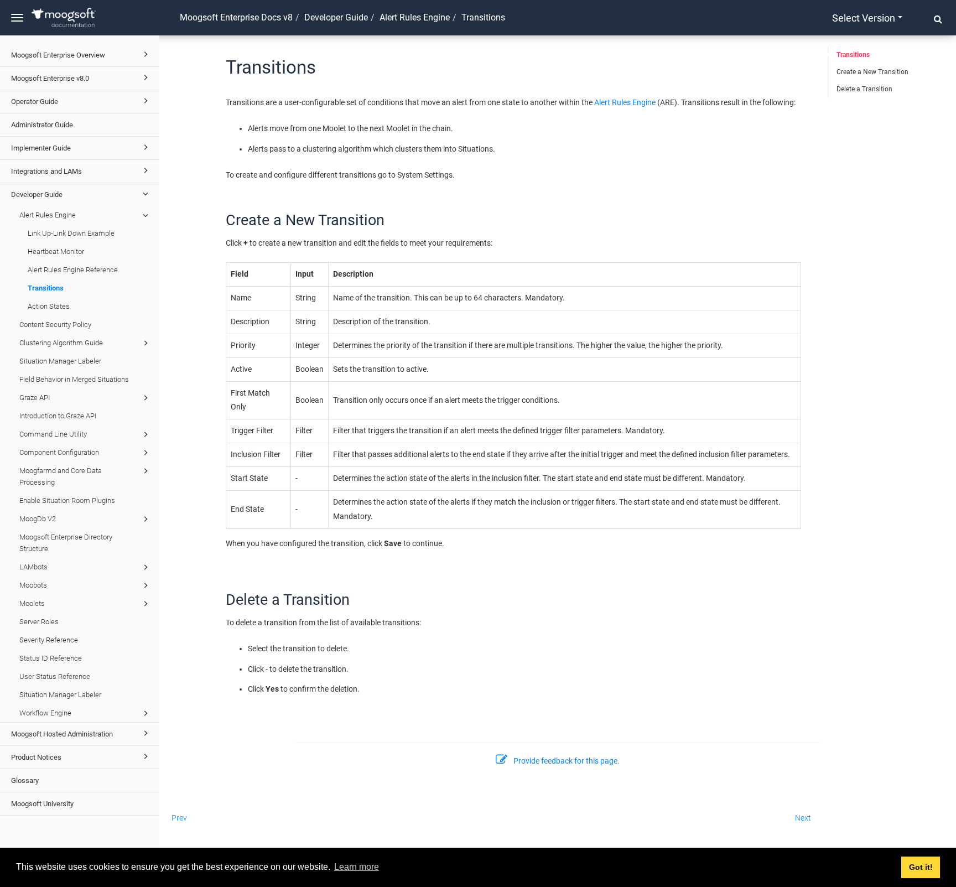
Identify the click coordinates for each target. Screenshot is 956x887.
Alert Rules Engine (47, 215)
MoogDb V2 (37, 519)
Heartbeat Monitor (56, 251)
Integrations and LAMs (46, 171)
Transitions (46, 288)
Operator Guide (34, 101)
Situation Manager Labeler (60, 361)
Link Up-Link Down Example (71, 233)
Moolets (32, 603)
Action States (49, 306)
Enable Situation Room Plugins (67, 500)
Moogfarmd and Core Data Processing (60, 476)
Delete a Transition (864, 89)
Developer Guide (37, 194)
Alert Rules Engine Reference (73, 270)
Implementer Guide (41, 148)
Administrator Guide (42, 125)
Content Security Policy (55, 324)
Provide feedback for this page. (566, 760)
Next (803, 817)
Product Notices (36, 757)
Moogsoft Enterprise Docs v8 (236, 17)
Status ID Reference (50, 658)
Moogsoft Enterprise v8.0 (50, 78)
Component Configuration (59, 452)
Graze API (34, 397)
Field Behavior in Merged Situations (74, 379)
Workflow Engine (45, 713)
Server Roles (39, 622)
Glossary (25, 780)
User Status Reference (54, 676)
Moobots (33, 585)
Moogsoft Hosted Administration (62, 734)
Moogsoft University (42, 804)
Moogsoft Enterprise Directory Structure (65, 543)
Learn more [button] (356, 867)
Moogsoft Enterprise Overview (58, 55)
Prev (179, 817)
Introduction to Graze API (57, 416)
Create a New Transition (872, 72)
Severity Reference (48, 640)
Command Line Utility (53, 434)
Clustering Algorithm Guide (61, 343)
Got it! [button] (921, 867)
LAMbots (33, 567)
